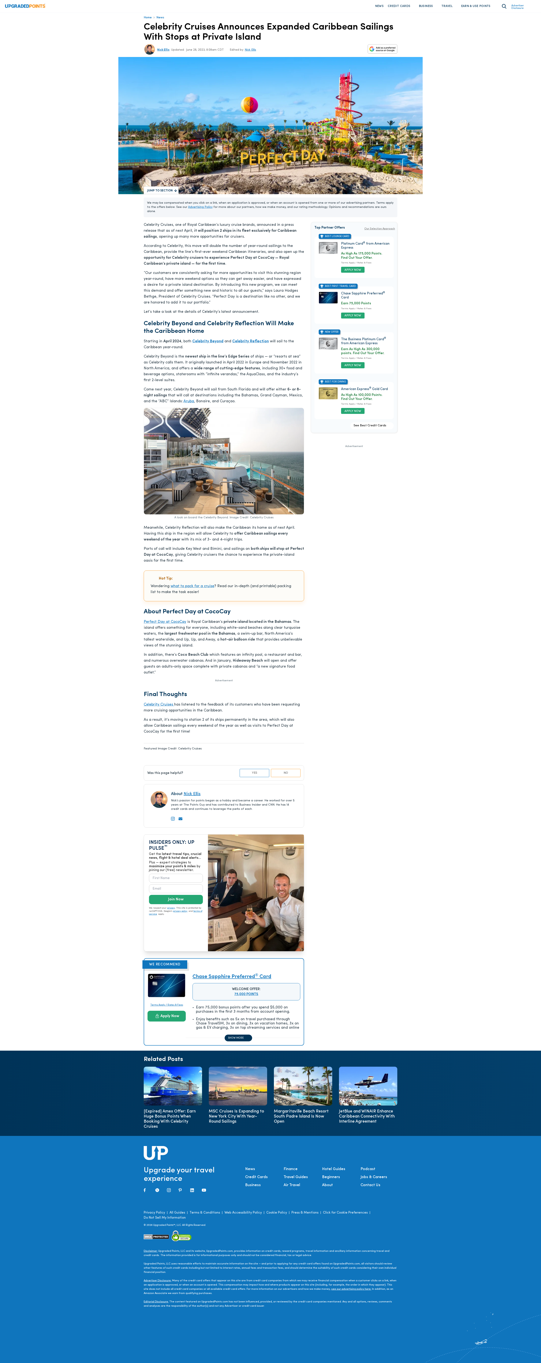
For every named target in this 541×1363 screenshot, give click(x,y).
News (379, 6)
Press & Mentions (304, 1212)
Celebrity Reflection (250, 341)
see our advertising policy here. (351, 1289)
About (327, 1185)
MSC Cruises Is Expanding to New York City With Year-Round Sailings (236, 1116)
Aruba (188, 401)
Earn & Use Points (475, 6)
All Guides (177, 1212)
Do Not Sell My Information (165, 1217)
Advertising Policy (200, 207)
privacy (171, 908)
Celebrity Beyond (207, 341)
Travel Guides (296, 1177)
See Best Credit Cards (370, 425)
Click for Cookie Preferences (345, 1212)
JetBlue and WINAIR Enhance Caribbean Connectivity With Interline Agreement (367, 1116)
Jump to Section (160, 190)
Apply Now (169, 1016)
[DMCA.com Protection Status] (156, 1236)
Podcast (368, 1169)
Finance (291, 1169)
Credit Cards (399, 6)
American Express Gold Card (364, 389)
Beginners (331, 1177)
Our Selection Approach (379, 228)
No (286, 773)
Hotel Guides (333, 1169)
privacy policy (180, 911)
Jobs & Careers (374, 1177)
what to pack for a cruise (192, 586)
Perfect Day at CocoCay (165, 622)
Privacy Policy (154, 1212)
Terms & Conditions (205, 1212)
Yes (254, 773)
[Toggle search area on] (504, 6)
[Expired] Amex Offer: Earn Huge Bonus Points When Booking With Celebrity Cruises (170, 1119)
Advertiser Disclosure (517, 6)
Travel (446, 6)
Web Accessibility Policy (243, 1212)
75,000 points (246, 994)
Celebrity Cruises (159, 705)
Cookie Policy (276, 1212)
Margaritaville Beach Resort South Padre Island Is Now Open (301, 1116)
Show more (236, 1038)
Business (426, 6)
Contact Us (370, 1185)
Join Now (176, 899)
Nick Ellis (163, 49)
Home (148, 17)
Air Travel (292, 1185)
